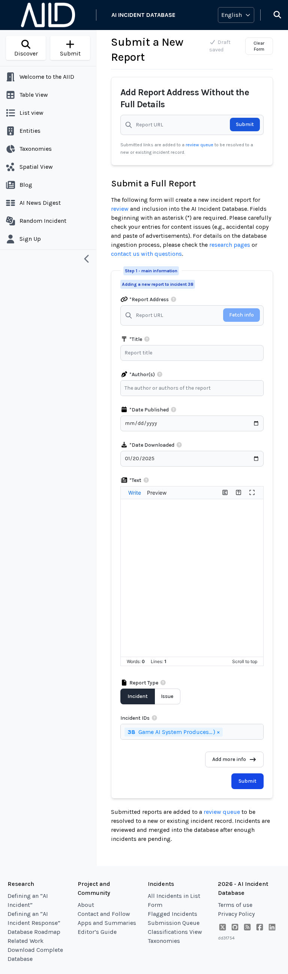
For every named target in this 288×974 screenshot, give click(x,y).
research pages (229, 244)
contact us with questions (146, 253)
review (120, 208)
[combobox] (193, 388)
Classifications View (175, 931)
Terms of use (235, 904)
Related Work (26, 940)
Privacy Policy (236, 913)
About (86, 904)
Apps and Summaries (107, 922)
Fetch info (241, 315)
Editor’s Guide (97, 931)
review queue (200, 144)
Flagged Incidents (172, 913)
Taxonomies (164, 940)
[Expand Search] (273, 15)
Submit (245, 124)
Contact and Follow (104, 913)
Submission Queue (174, 922)
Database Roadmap (34, 931)
